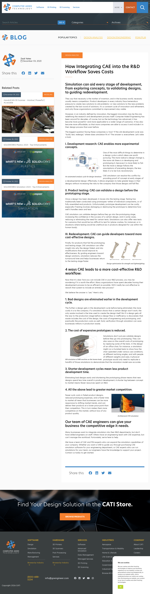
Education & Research (111, 561)
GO (60, 22)
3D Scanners (58, 548)
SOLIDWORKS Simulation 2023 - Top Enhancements (26, 187)
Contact (130, 7)
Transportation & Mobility (113, 548)
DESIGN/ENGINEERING (119, 37)
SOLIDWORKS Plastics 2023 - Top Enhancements (25, 145)
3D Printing (51, 7)
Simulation (32, 548)
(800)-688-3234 (33, 578)
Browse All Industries (111, 573)
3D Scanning (65, 7)
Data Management (86, 555)
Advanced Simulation (82, 549)
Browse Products (75, 516)
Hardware (58, 540)
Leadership (138, 548)
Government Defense (111, 565)
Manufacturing (34, 552)
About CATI (138, 544)
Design (30, 544)
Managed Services (85, 559)
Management (33, 557)
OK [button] (120, 587)
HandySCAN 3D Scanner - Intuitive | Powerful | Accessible (24, 101)
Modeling (48, 95)
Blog (18, 37)
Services (76, 7)
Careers (137, 552)
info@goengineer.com (57, 578)
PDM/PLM (140, 37)
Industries (108, 540)
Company (139, 540)
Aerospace (106, 544)
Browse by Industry (36, 563)
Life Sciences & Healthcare (113, 557)
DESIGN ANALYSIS (93, 37)
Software (40, 7)
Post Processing (59, 552)
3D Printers (57, 544)
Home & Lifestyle (109, 552)
